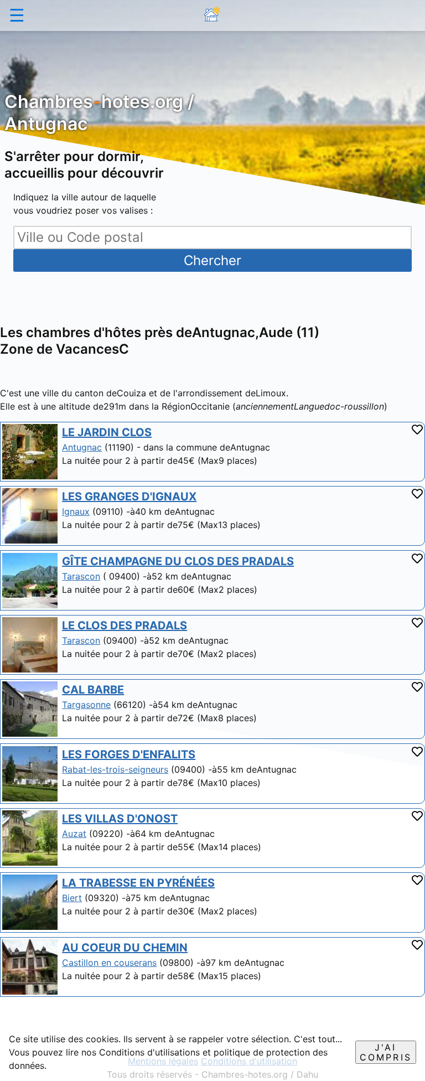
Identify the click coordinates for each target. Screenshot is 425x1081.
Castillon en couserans (109, 962)
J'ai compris (386, 1052)
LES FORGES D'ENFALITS (128, 754)
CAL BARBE (93, 689)
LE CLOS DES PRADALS (124, 625)
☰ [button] (17, 15)
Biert (72, 897)
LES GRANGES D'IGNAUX (129, 496)
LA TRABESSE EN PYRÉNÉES (138, 882)
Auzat (74, 833)
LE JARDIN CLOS (107, 432)
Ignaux (76, 511)
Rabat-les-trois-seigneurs (115, 769)
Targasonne (86, 704)
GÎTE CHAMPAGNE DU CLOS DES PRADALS (178, 561)
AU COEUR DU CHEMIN (125, 947)
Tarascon (81, 576)
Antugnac (82, 447)
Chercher (212, 260)
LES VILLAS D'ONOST (120, 818)
